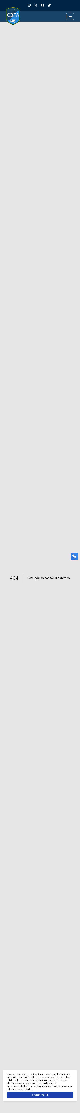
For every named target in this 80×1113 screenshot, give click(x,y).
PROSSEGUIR (40, 1095)
